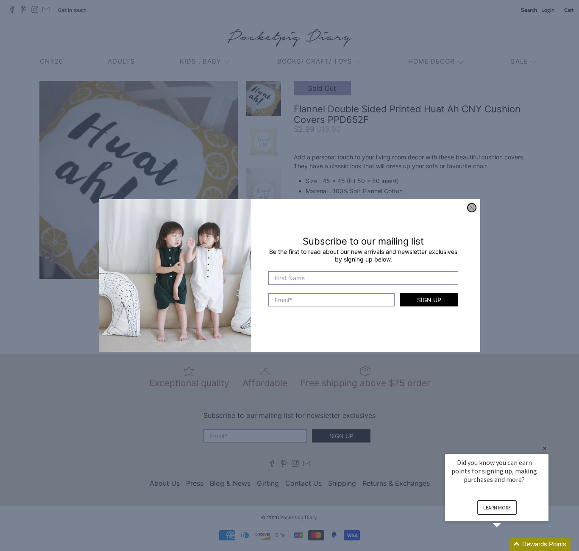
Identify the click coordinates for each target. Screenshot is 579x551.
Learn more (497, 507)
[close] (472, 207)
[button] (507, 544)
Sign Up (429, 299)
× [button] (544, 448)
